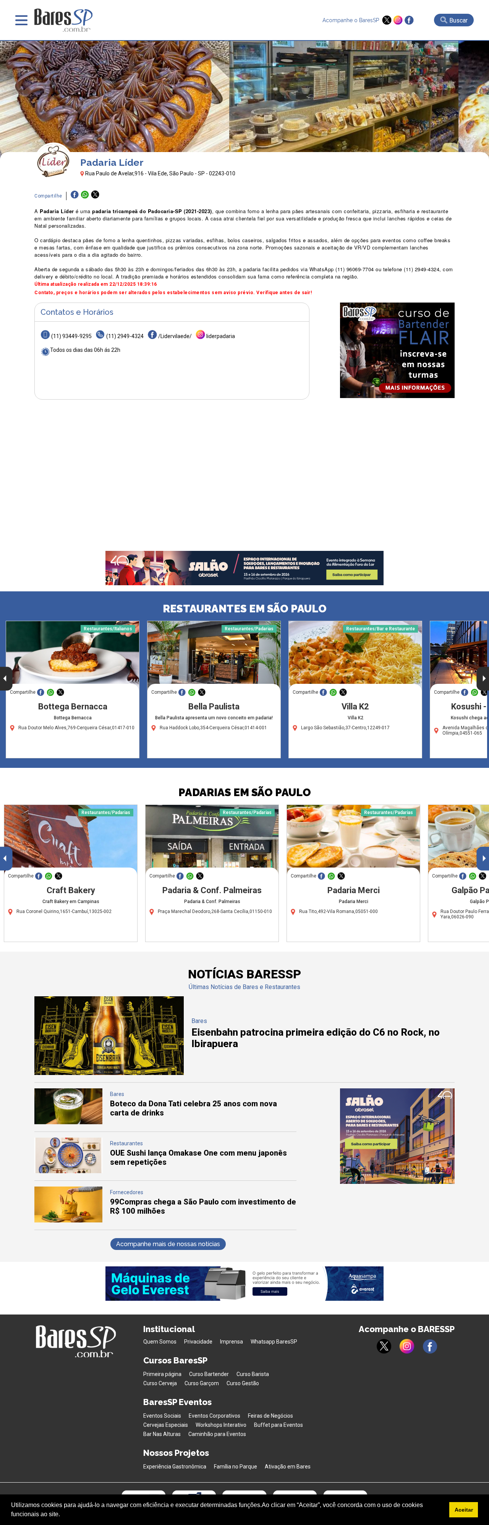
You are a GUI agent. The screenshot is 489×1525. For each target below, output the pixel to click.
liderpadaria (220, 336)
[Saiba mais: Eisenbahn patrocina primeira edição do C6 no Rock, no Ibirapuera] (109, 1073)
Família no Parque (235, 1466)
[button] (63, 1515)
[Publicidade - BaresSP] (397, 350)
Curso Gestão (243, 1383)
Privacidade (198, 1342)
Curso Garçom (202, 1383)
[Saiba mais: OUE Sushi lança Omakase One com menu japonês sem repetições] (68, 1171)
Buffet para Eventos (278, 1425)
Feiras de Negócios (270, 1416)
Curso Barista (252, 1374)
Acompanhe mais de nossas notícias (168, 1244)
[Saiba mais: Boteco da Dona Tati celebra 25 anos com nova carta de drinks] (68, 1122)
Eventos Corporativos (214, 1416)
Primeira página (162, 1374)
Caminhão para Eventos (217, 1434)
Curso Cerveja (160, 1383)
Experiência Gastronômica (174, 1466)
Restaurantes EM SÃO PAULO (245, 608)
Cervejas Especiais (165, 1425)
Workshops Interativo (221, 1425)
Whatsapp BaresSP (274, 1342)
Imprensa (231, 1342)
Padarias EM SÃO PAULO (244, 792)
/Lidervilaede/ (175, 336)
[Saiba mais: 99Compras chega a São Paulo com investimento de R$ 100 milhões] (68, 1220)
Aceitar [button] (464, 1510)
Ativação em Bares (288, 1466)
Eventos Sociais (162, 1416)
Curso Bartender (209, 1374)
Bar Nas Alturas (162, 1434)
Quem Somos (159, 1342)
